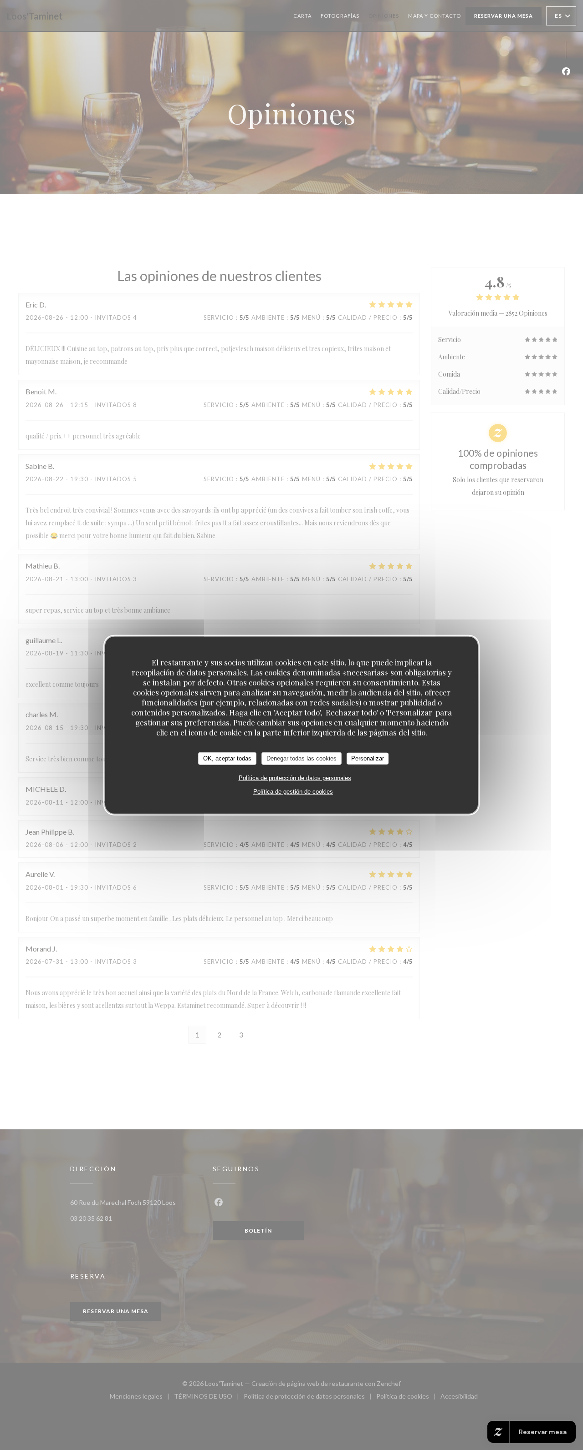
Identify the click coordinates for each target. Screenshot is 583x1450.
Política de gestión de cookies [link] (293, 791)
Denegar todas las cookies (301, 758)
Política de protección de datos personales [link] (295, 777)
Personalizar (367, 758)
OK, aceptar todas (227, 758)
